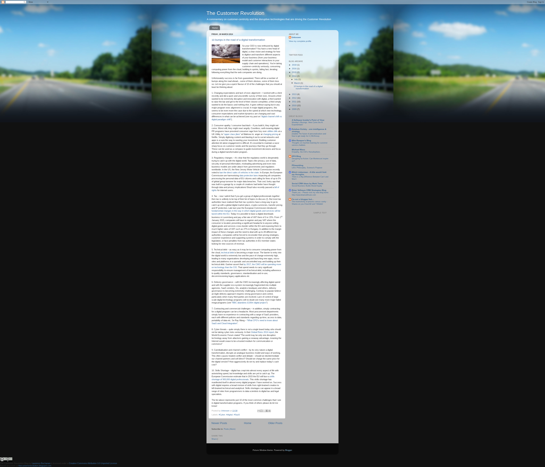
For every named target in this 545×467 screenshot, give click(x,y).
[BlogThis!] (261, 410)
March (297, 83)
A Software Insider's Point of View (308, 120)
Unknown (296, 37)
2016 (294, 69)
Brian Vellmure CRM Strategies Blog (309, 190)
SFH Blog (296, 156)
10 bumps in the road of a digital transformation (238, 39)
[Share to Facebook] (266, 410)
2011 (294, 102)
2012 (294, 98)
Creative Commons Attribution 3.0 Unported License (93, 463)
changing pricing (270, 134)
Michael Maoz (298, 150)
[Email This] (258, 410)
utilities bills (272, 131)
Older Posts (275, 423)
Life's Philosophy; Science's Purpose (307, 168)
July (296, 79)
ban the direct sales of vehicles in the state (239, 172)
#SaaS (237, 415)
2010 (294, 105)
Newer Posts (219, 423)
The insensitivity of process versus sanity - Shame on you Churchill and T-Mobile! (309, 203)
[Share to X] (264, 410)
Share (214, 439)
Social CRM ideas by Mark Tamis (307, 183)
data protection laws (248, 175)
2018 (294, 65)
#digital (229, 415)
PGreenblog (297, 165)
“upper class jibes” (232, 134)
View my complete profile (300, 41)
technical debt (227, 252)
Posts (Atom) (229, 429)
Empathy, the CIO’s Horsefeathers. (306, 152)
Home (215, 28)
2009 (294, 109)
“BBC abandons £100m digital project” (249, 303)
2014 (294, 76)
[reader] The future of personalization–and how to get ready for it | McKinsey (309, 135)
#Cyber (222, 415)
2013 (294, 94)
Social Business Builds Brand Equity (307, 186)
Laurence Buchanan (41, 463)
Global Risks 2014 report (262, 332)
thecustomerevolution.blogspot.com (34, 465)
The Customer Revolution (235, 13)
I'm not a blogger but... (303, 199)
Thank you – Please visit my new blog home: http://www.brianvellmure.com (310, 193)
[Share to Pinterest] (269, 410)
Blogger (288, 450)
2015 (294, 72)
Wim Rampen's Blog (301, 140)
